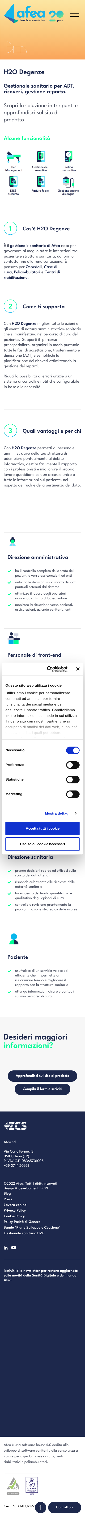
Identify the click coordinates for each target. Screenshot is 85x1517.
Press (8, 1199)
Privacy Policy (15, 1211)
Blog (7, 1194)
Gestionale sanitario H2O (24, 1233)
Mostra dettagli (57, 813)
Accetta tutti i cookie (43, 828)
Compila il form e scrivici (42, 1089)
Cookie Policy (14, 1216)
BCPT (44, 1188)
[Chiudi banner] (78, 669)
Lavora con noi (15, 1205)
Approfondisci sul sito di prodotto (42, 1076)
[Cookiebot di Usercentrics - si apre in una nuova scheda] (50, 669)
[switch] (73, 765)
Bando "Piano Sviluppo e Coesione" (32, 1228)
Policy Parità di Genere (22, 1222)
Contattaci (64, 1507)
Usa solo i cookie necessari (42, 844)
